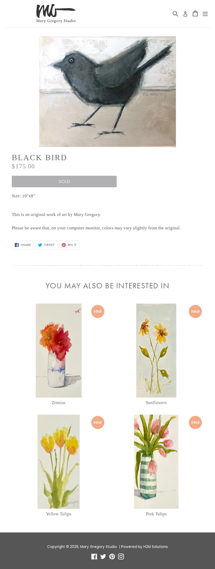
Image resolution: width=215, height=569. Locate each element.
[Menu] (205, 13)
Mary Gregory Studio (98, 546)
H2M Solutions (155, 546)
